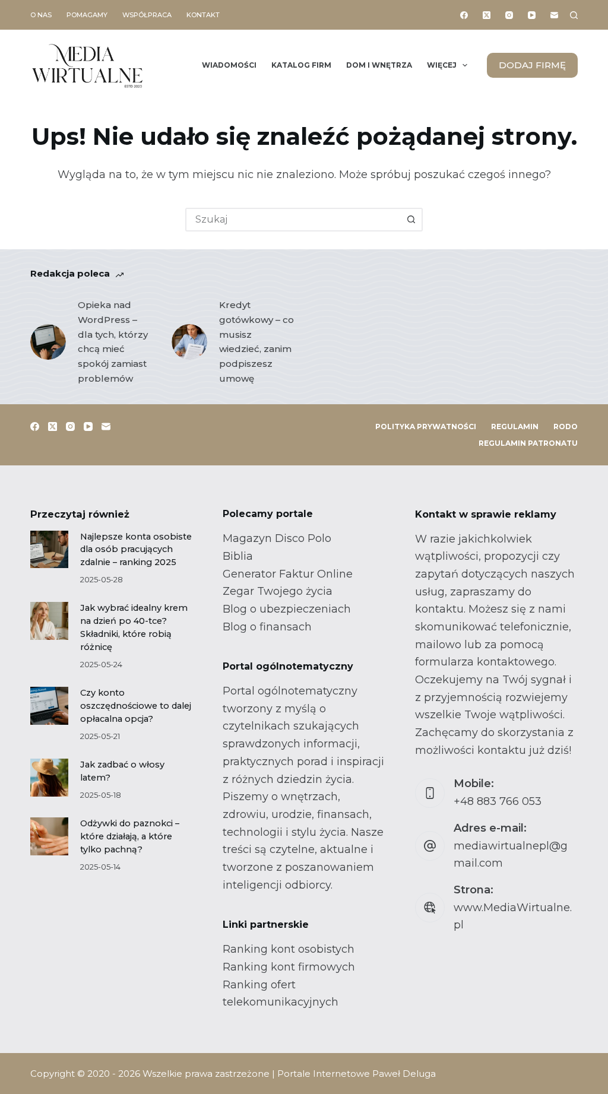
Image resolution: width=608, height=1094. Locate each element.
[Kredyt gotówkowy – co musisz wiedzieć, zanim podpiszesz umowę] (189, 342)
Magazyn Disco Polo (277, 538)
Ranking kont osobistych (288, 949)
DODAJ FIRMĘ (532, 65)
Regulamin (515, 426)
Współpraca (147, 15)
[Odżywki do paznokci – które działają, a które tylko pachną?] (49, 836)
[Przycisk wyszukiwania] (411, 219)
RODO (565, 426)
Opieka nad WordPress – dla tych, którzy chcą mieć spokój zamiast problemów (113, 341)
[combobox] (293, 220)
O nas (41, 15)
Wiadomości (229, 65)
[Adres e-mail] (554, 15)
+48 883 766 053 (498, 801)
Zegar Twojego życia (277, 591)
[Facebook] (464, 15)
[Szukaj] (574, 15)
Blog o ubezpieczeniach (287, 609)
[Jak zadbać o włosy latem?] (49, 777)
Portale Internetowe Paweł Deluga (356, 1073)
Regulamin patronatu (528, 443)
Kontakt (203, 15)
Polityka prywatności (425, 426)
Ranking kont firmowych (289, 966)
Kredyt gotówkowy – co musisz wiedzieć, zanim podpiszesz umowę (256, 341)
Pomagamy (86, 15)
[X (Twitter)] (486, 15)
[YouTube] (532, 15)
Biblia (238, 556)
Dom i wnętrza (379, 65)
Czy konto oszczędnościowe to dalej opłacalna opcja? (135, 705)
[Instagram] (509, 15)
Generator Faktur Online (288, 574)
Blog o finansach (267, 626)
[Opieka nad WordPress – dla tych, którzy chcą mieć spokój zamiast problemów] (48, 342)
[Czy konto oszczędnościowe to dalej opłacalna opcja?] (49, 705)
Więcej (442, 65)
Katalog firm (301, 65)
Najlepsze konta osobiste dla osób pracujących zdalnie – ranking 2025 (136, 549)
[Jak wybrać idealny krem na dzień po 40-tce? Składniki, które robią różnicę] (49, 620)
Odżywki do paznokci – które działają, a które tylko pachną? (129, 836)
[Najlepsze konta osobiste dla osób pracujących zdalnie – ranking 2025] (49, 549)
